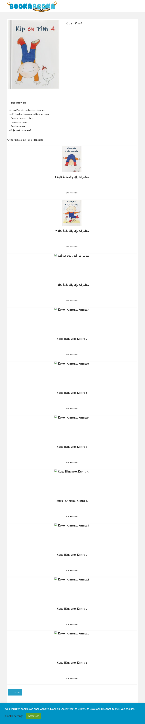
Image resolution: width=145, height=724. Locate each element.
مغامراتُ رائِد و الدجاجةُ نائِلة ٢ (72, 176)
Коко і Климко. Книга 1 (72, 662)
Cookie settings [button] (14, 715)
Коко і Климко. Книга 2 (72, 608)
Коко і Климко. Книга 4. (72, 500)
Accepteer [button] (33, 715)
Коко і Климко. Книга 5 (72, 446)
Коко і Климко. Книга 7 (72, 338)
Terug (16, 691)
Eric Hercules (72, 192)
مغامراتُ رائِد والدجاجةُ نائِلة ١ (72, 284)
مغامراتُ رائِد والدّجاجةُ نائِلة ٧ (72, 230)
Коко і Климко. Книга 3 (72, 554)
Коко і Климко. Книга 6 (72, 392)
